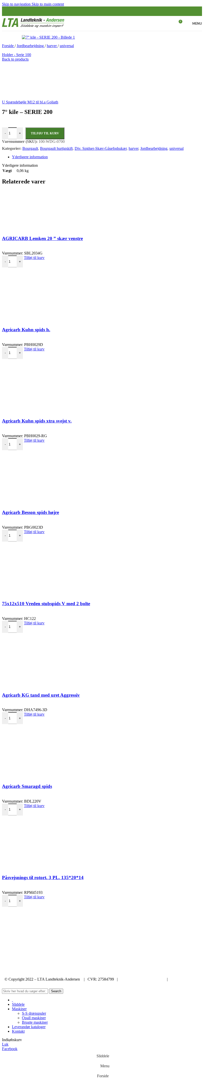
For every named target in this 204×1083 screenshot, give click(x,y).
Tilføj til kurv (45, 133)
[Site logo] (33, 27)
